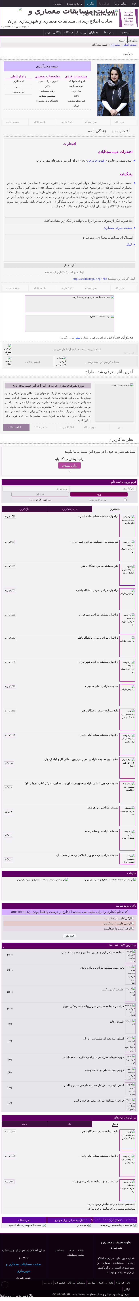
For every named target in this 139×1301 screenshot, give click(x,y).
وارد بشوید (69, 465)
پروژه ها (108, 32)
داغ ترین (24, 508)
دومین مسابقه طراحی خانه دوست (104, 1070)
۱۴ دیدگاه (9, 763)
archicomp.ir (81, 1294)
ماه (70, 1124)
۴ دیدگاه (8, 812)
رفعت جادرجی (96, 160)
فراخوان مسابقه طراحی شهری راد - (62, 614)
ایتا (12, 4)
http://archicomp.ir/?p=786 (90, 278)
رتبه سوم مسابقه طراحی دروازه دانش (102, 967)
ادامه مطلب (14, 427)
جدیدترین (114, 508)
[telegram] (35, 272)
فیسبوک (29, 4)
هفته (24, 1124)
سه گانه (68, 32)
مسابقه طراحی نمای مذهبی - (62, 686)
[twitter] (24, 272)
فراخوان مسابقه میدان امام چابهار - (62, 516)
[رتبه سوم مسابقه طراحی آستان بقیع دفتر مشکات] (27, 1225)
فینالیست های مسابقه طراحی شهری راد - (62, 541)
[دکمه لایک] (131, 257)
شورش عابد (117, 1021)
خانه (134, 3)
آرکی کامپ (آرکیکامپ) (118, 918)
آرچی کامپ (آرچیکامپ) (117, 928)
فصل (115, 1124)
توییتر (20, 4)
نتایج (111, 1282)
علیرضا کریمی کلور (113, 989)
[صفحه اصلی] (135, 32)
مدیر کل (119, 122)
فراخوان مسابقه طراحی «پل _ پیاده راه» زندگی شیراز (93, 1006)
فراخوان (120, 1282)
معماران (93, 32)
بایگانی (57, 32)
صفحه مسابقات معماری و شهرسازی (23, 1267)
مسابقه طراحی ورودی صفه (103, 807)
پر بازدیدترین (69, 508)
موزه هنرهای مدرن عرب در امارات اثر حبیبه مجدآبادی (48, 385)
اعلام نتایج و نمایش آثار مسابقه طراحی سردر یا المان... (92, 1085)
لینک (129, 244)
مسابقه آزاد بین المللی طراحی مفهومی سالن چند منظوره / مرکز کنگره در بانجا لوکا (71, 783)
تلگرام (90, 3)
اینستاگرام (37, 4)
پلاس (4, 4)
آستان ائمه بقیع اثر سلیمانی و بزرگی (103, 1038)
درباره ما (104, 3)
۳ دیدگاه (8, 859)
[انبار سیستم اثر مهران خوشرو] (84, 1225)
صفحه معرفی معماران (118, 228)
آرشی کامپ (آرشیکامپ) (117, 923)
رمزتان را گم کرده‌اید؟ (40, 499)
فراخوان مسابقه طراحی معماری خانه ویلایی (99, 1100)
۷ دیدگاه (8, 787)
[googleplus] (18, 272)
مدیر (77, 337)
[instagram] (41, 272)
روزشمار (81, 32)
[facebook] (29, 272)
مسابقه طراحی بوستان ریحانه (102, 831)
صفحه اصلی (130, 44)
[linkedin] (12, 272)
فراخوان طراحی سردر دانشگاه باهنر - (62, 590)
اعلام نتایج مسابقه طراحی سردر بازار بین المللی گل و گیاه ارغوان (81, 759)
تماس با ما (120, 3)
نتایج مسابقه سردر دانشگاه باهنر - (62, 565)
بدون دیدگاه (91, 122)
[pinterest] (6, 272)
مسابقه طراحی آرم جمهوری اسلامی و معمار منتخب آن (87, 855)
